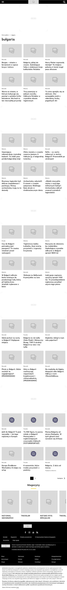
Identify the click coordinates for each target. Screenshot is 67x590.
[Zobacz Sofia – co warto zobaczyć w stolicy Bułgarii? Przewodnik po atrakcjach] (55, 140)
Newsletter (6, 540)
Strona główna (5, 35)
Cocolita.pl (37, 562)
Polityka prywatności (26, 537)
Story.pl (54, 562)
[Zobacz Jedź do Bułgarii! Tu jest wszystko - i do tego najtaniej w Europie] (12, 420)
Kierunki (4, 59)
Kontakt (5, 537)
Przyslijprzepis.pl (56, 559)
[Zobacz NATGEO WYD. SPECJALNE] (49, 502)
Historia (25, 88)
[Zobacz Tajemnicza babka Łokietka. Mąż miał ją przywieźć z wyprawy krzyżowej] (33, 232)
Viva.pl (3, 562)
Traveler (25, 335)
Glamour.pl (21, 556)
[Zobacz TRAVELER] (29, 502)
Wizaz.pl (20, 562)
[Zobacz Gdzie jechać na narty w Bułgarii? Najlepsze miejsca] (12, 326)
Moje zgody (16, 540)
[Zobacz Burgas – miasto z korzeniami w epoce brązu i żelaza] (12, 50)
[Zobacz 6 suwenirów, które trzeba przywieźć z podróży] (33, 453)
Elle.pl (2, 556)
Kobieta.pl (37, 556)
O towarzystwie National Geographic (45, 537)
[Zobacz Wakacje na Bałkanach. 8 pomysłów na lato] (33, 263)
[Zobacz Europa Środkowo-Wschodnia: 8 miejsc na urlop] (12, 453)
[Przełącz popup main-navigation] (3, 2)
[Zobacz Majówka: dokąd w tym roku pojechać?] (55, 326)
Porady (3, 241)
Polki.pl (36, 559)
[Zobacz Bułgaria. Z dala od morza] (55, 453)
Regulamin (14, 537)
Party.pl (20, 559)
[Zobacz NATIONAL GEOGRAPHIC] (10, 502)
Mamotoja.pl (4, 559)
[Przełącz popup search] (64, 2)
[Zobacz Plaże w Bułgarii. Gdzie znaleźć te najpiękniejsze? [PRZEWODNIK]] (12, 357)
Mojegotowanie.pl (56, 556)
